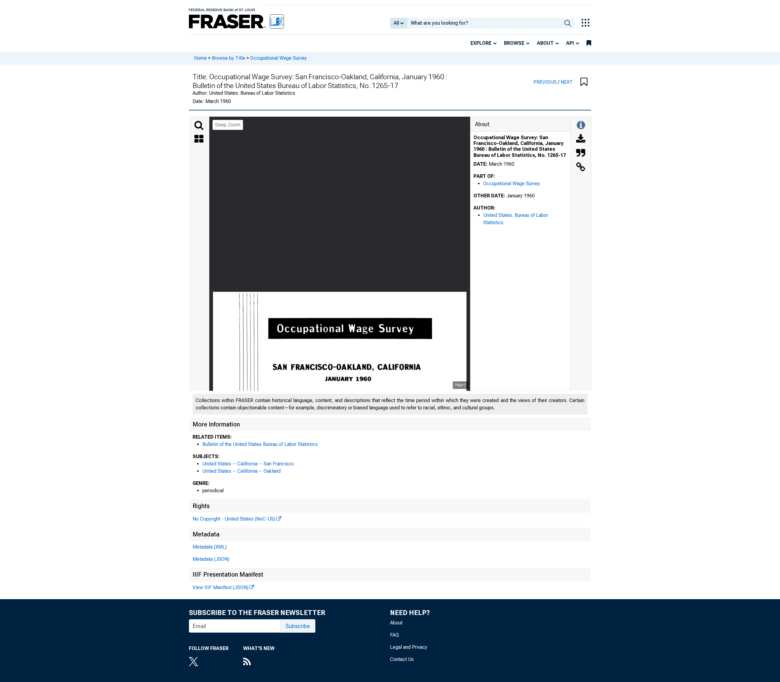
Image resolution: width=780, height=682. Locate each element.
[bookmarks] (589, 43)
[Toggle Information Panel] (581, 125)
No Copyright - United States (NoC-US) (234, 519)
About (545, 43)
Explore (480, 43)
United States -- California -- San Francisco (248, 464)
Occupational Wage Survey (278, 58)
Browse (514, 43)
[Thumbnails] (199, 139)
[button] (583, 82)
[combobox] (484, 23)
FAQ (394, 635)
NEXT (567, 82)
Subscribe (297, 626)
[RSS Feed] (259, 662)
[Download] (580, 139)
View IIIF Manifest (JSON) (220, 587)
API (570, 43)
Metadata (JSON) (211, 559)
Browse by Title (228, 58)
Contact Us (402, 659)
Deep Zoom (227, 125)
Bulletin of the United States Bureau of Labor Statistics (260, 444)
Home (200, 58)
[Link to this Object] (580, 167)
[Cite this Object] (580, 153)
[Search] (199, 125)
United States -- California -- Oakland (241, 471)
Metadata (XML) (210, 547)
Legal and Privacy (408, 647)
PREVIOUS (546, 82)
